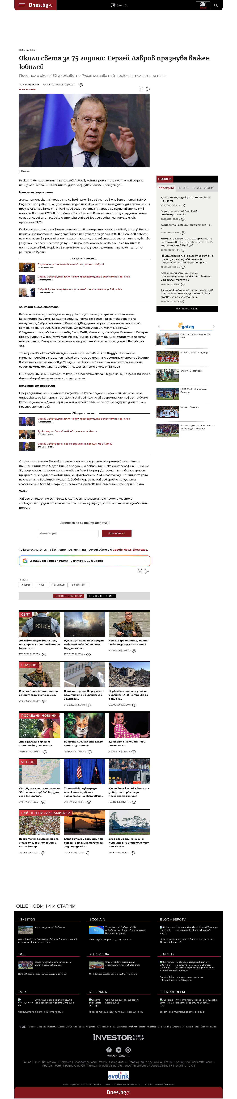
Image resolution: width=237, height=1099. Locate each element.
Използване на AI (181, 1065)
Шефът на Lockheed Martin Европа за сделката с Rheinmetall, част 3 (196, 928)
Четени (183, 188)
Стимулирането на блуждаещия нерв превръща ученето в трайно (54, 1001)
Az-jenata (98, 992)
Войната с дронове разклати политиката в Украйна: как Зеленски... (84, 695)
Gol (22, 954)
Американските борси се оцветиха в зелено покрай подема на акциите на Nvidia (47, 940)
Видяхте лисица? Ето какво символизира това (179, 213)
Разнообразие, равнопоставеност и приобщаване (132, 1065)
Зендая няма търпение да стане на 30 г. (182, 1011)
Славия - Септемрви (191, 371)
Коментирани (203, 188)
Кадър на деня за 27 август (50, 927)
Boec (196, 1027)
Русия (41, 584)
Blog (160, 1027)
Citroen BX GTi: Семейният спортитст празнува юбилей (122, 963)
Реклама (65, 1062)
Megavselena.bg (209, 1027)
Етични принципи (177, 1062)
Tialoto (167, 954)
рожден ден (79, 584)
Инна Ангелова (27, 89)
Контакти (50, 1062)
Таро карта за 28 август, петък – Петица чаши (116, 1011)
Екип (36, 1062)
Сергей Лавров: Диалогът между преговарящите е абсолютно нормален (84, 276)
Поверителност (85, 1062)
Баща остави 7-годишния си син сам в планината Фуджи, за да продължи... (83, 842)
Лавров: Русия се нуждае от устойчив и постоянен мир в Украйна (80, 289)
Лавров (26, 584)
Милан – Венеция (189, 407)
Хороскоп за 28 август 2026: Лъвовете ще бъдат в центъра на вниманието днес (125, 930)
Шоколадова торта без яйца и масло (110, 939)
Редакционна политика (145, 1062)
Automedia (99, 954)
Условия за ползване (113, 1062)
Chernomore (178, 1027)
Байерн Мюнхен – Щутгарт (194, 352)
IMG (23, 1027)
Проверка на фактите (79, 1065)
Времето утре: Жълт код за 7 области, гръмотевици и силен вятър (38, 842)
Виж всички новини (187, 308)
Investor (27, 919)
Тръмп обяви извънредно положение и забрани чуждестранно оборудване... (84, 792)
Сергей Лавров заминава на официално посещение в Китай (75, 443)
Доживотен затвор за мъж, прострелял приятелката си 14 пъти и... (39, 644)
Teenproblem (172, 992)
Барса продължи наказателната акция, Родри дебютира (197, 427)
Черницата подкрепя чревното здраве (40, 1011)
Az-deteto (151, 1027)
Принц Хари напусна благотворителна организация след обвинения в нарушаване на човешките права (187, 259)
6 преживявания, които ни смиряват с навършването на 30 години (182, 978)
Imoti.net (132, 1027)
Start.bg (167, 1027)
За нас (27, 1062)
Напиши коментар (69, 596)
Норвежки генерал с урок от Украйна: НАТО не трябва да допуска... (128, 695)
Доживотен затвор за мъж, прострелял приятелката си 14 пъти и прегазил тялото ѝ (186, 276)
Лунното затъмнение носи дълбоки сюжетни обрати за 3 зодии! (196, 1001)
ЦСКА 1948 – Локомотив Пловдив (193, 390)
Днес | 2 (122, 5)
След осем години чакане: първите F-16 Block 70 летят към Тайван (129, 842)
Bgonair (97, 919)
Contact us (169, 1084)
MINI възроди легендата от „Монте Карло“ (113, 974)
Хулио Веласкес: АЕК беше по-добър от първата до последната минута (129, 792)
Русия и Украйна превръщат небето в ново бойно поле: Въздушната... (84, 644)
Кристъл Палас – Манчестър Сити (195, 336)
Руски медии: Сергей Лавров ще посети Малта (68, 431)
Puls (23, 992)
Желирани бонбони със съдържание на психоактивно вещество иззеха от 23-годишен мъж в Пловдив (187, 242)
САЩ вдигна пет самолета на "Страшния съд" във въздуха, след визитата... (39, 792)
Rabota (141, 1027)
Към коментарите (101, 596)
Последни (166, 188)
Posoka (189, 1027)
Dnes (39, 1027)
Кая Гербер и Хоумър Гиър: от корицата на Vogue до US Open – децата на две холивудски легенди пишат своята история (187, 966)
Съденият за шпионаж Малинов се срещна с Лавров (71, 264)
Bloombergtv (173, 919)
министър (58, 584)
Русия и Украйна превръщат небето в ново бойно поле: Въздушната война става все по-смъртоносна (187, 293)
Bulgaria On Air (65, 1027)
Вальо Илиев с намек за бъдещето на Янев (42, 974)
